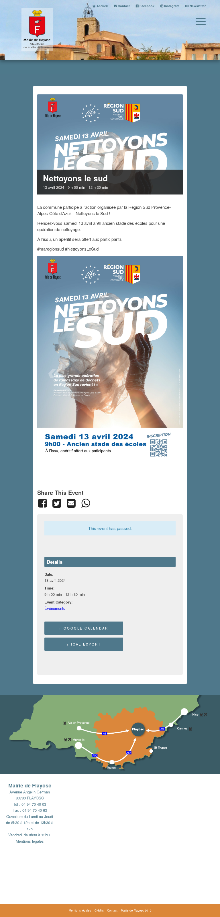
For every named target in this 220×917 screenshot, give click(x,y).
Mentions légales (30, 841)
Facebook (146, 6)
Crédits (99, 910)
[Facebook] (43, 503)
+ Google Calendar (83, 628)
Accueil (102, 6)
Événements (54, 608)
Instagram (171, 6)
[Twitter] (57, 503)
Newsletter (197, 6)
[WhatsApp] (85, 503)
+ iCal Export (83, 644)
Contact (123, 6)
